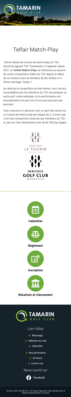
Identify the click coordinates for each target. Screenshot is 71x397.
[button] (35, 18)
